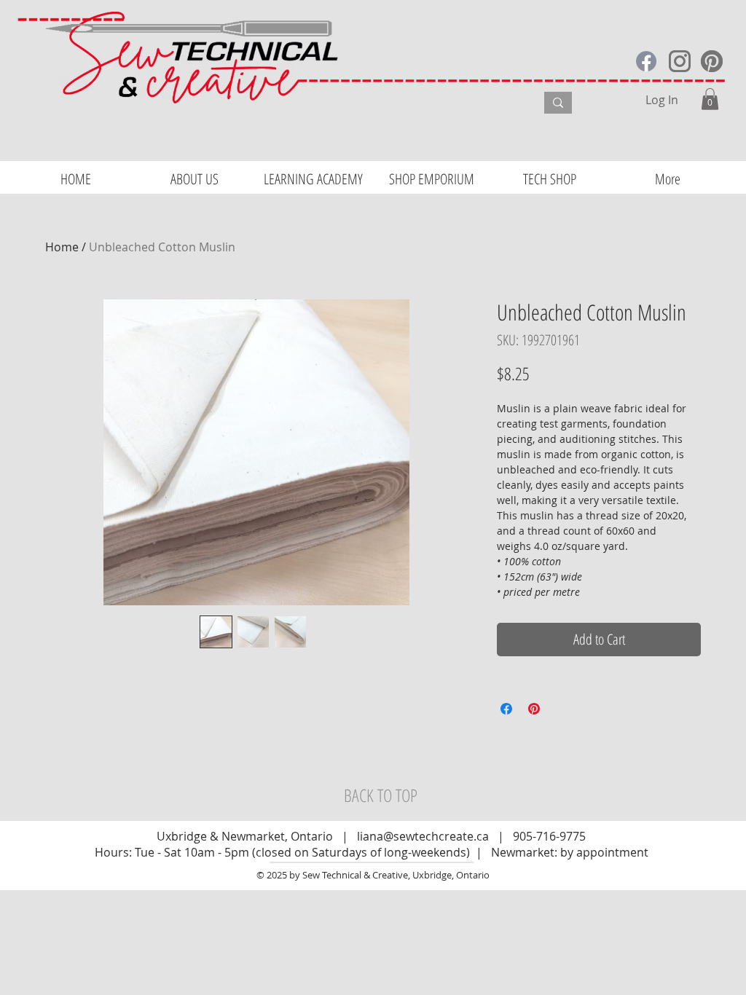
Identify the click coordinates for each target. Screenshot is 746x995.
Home (62, 247)
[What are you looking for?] (558, 103)
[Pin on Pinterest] (534, 708)
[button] (710, 99)
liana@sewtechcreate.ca (423, 836)
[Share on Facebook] (506, 708)
